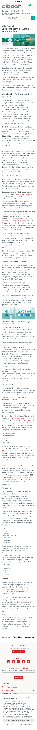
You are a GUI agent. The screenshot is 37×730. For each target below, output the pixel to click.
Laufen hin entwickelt (9, 617)
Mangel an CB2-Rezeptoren (11, 289)
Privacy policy (28, 696)
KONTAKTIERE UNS (18, 651)
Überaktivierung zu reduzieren (15, 555)
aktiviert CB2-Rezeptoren (20, 418)
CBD (28, 405)
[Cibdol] (11, 5)
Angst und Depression (25, 194)
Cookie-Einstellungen (27, 724)
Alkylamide (6, 451)
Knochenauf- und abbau (10, 201)
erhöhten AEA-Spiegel (20, 600)
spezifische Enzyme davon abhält (13, 482)
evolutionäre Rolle (17, 123)
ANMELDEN (18, 677)
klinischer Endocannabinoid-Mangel (14, 221)
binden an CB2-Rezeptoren (24, 420)
